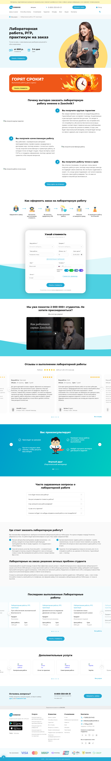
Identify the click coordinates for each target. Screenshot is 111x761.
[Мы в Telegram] (82, 735)
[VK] (76, 270)
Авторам (33, 7)
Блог (60, 12)
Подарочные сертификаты (55, 732)
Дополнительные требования (55, 259)
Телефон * (62, 263)
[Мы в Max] (96, 735)
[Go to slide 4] (56, 417)
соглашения (69, 290)
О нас (66, 717)
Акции (67, 12)
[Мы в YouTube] (89, 743)
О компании (37, 12)
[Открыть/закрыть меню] (10, 17)
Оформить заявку (79, 7)
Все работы (98, 631)
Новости (66, 722)
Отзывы (54, 12)
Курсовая (23, 380)
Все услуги (98, 678)
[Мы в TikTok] (92, 743)
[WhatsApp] (71, 270)
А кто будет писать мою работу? (39, 495)
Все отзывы (98, 417)
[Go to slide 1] (51, 417)
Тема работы (33, 251)
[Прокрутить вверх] (107, 754)
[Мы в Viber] (89, 735)
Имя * (31, 263)
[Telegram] (66, 270)
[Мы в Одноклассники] (85, 743)
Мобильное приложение (71, 720)
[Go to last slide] (9, 389)
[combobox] (41, 247)
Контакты (74, 12)
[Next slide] (101, 389)
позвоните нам (21, 698)
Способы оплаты (25, 12)
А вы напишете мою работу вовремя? (40, 504)
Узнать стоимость (18, 58)
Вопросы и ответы (53, 727)
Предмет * (62, 243)
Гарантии (46, 12)
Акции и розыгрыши (54, 730)
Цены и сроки (13, 12)
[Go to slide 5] (58, 417)
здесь (11, 698)
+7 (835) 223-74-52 (88, 717)
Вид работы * (34, 243)
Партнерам (67, 730)
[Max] (81, 270)
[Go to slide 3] (55, 417)
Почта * (32, 274)
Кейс (68, 380)
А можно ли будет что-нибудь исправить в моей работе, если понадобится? (52, 513)
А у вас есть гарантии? (35, 508)
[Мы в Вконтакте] (85, 735)
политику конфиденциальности (57, 290)
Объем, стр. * (63, 251)
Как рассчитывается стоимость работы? (41, 499)
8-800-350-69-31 (62, 694)
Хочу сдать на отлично (55, 184)
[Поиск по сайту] (99, 11)
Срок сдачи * (77, 251)
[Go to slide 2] (53, 417)
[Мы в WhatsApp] (92, 735)
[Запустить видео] (55, 333)
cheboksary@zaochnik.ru (91, 721)
